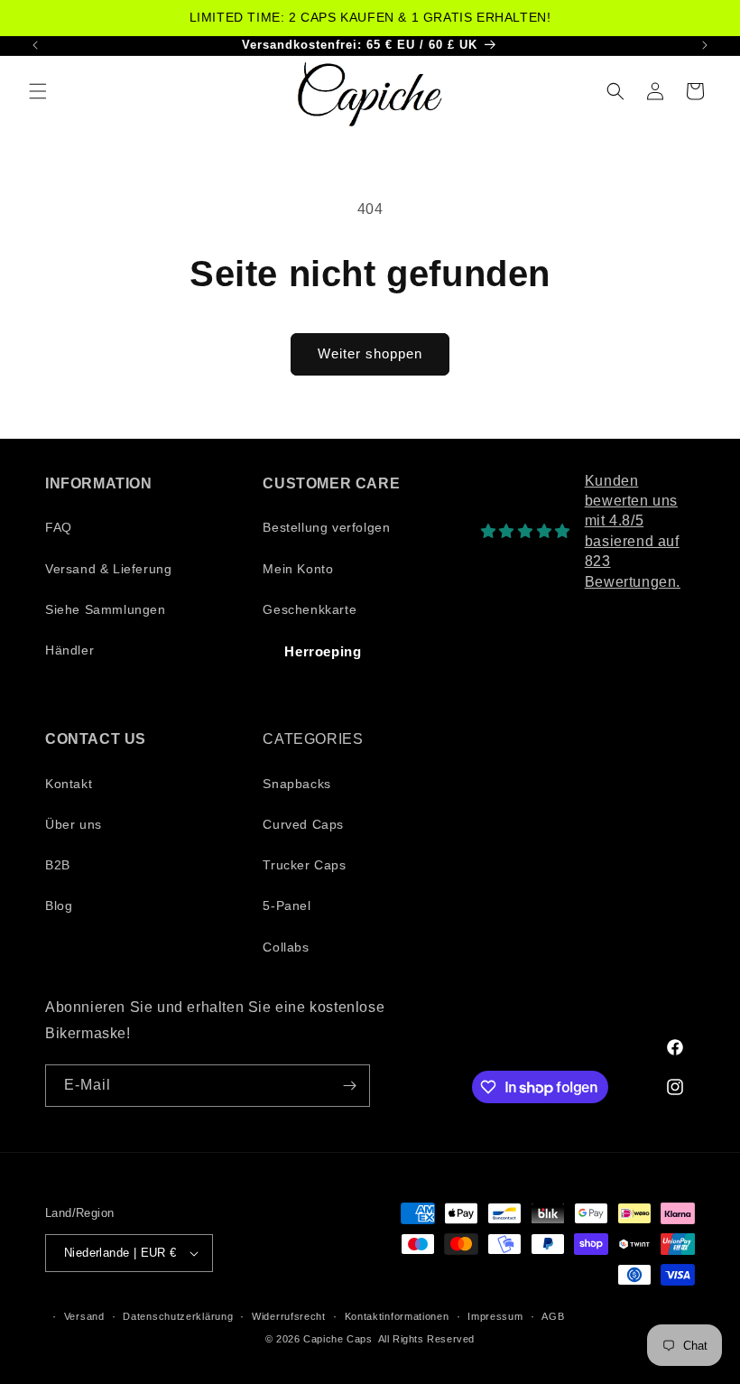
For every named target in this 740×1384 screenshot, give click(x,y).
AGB (552, 1316)
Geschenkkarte (309, 609)
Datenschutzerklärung (178, 1316)
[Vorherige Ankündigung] (35, 45)
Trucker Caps (304, 865)
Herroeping (322, 651)
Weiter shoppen (370, 353)
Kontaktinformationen (397, 1316)
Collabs (286, 947)
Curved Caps (303, 824)
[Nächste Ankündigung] (705, 45)
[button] (38, 91)
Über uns (73, 824)
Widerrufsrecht (289, 1316)
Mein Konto (298, 569)
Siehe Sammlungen (105, 609)
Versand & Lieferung (108, 569)
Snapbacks (296, 783)
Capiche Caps (337, 1338)
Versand (84, 1316)
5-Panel (286, 905)
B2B (57, 865)
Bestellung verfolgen (326, 527)
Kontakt (68, 783)
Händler (69, 650)
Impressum (495, 1316)
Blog (58, 905)
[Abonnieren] (349, 1085)
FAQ (58, 527)
